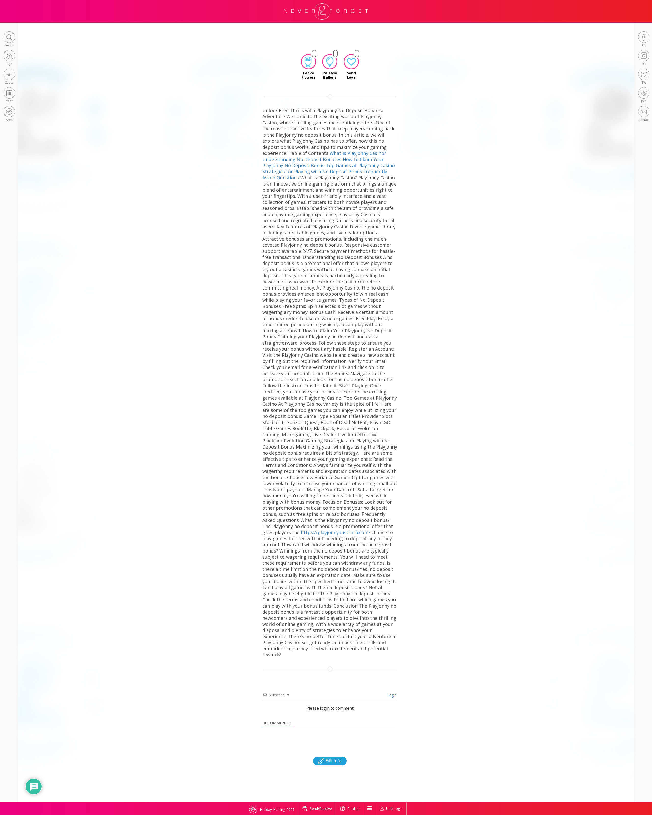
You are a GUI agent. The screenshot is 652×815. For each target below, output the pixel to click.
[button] (9, 39)
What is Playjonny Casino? (358, 153)
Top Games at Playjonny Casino (360, 165)
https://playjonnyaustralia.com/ (335, 532)
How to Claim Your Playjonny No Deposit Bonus (323, 162)
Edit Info (333, 761)
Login (391, 695)
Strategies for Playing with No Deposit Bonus (312, 171)
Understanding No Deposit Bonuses (302, 159)
